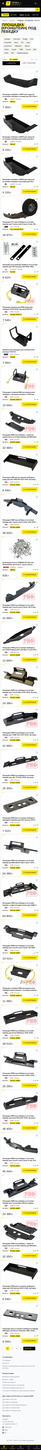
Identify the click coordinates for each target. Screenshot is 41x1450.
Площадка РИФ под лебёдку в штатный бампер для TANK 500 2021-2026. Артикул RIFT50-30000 (19, 735)
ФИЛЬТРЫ (11, 63)
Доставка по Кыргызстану (11, 1410)
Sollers (6, 49)
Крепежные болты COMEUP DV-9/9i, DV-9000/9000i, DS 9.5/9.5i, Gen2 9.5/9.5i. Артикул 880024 (18, 565)
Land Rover (8, 46)
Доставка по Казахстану (11, 1408)
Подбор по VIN (24, 15)
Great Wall (7, 42)
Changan (7, 39)
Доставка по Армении (10, 1402)
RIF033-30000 (15, 782)
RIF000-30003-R (15, 995)
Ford (31, 39)
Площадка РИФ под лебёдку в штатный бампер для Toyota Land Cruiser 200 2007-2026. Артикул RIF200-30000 (19, 522)
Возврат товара (8, 1379)
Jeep (28, 42)
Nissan (27, 46)
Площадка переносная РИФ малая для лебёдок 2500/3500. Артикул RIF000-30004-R (17, 309)
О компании (6, 1360)
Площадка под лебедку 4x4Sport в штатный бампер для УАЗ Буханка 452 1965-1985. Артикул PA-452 (19, 267)
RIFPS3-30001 (15, 1251)
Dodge (25, 39)
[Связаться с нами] (36, 3)
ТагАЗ (6, 53)
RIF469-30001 (15, 485)
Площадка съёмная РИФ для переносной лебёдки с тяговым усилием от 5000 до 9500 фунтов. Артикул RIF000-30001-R (18, 394)
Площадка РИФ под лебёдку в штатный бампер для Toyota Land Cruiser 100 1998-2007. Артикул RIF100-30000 (19, 948)
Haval (16, 42)
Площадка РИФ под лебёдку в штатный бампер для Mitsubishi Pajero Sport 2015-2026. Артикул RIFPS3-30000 (18, 862)
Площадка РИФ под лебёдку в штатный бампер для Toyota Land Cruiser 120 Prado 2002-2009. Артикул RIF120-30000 (19, 607)
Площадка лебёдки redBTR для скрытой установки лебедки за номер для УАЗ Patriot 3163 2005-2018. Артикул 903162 (20, 96)
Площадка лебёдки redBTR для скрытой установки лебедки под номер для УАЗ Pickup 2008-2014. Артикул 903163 (18, 181)
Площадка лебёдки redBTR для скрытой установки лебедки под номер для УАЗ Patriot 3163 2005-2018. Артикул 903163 (18, 139)
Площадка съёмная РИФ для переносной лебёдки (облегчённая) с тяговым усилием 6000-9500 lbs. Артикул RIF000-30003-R (19, 990)
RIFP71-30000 (15, 1038)
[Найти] (37, 10)
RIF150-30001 (15, 1166)
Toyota (28, 49)
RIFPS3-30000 (15, 868)
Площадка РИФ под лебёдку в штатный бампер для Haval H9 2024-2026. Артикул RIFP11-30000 (18, 1118)
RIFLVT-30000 (15, 655)
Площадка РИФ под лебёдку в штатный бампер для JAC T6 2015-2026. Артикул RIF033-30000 (18, 777)
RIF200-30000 (15, 527)
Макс (6, 1430)
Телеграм (35, 15)
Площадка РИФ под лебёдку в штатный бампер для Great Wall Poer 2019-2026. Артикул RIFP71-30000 (18, 1033)
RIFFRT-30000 (15, 1080)
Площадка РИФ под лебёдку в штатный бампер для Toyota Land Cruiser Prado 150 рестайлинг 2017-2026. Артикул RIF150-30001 (20, 1160)
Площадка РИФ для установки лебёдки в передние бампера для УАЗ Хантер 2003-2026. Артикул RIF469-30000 (19, 820)
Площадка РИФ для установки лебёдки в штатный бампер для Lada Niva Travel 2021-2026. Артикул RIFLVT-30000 (19, 650)
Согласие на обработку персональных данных (18, 1390)
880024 (12, 570)
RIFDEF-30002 (15, 1336)
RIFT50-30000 (15, 740)
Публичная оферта (8, 1382)
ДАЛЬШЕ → (29, 1348)
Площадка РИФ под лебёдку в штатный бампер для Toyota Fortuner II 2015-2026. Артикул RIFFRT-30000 (18, 1075)
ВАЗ (34, 49)
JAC (22, 42)
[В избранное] (37, 72)
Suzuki (14, 49)
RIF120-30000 (15, 612)
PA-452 (12, 272)
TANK (21, 49)
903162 (12, 101)
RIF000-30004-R (15, 314)
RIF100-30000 (15, 953)
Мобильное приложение (10, 1377)
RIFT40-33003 (15, 910)
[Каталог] (3, 3)
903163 (12, 144)
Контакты (5, 1363)
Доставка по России (9, 1399)
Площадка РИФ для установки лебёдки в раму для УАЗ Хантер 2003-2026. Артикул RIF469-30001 (19, 1288)
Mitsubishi (18, 46)
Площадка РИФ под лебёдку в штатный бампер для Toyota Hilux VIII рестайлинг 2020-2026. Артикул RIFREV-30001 (18, 1203)
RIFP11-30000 (15, 1123)
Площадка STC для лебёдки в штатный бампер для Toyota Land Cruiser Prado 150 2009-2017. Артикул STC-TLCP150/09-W (19, 224)
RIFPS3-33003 (15, 442)
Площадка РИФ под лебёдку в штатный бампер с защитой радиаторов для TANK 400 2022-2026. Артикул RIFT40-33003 (20, 905)
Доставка (14, 15)
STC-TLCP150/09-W (16, 229)
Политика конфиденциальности (13, 1388)
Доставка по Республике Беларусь (14, 1405)
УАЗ (12, 53)
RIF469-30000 (15, 825)
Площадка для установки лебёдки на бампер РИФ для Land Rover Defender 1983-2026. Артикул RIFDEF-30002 (20, 1331)
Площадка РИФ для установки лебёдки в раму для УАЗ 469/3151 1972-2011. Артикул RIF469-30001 (19, 479)
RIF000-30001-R (15, 399)
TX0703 (12, 357)
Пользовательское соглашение (13, 1385)
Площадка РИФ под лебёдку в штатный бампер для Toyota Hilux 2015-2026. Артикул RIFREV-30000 (19, 692)
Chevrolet (16, 39)
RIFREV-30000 (15, 697)
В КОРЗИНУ (30, 106)
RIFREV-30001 (15, 1208)
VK (5, 1433)
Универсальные (22, 53)
